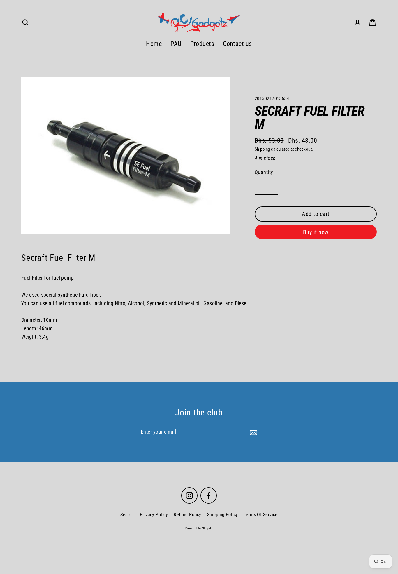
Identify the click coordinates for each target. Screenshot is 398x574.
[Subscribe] (252, 432)
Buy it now (316, 232)
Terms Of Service (261, 514)
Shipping (262, 149)
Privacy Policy (154, 514)
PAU (175, 43)
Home (154, 43)
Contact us (237, 43)
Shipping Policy (222, 514)
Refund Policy (187, 514)
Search (127, 514)
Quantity (264, 172)
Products (202, 43)
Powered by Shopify (199, 528)
